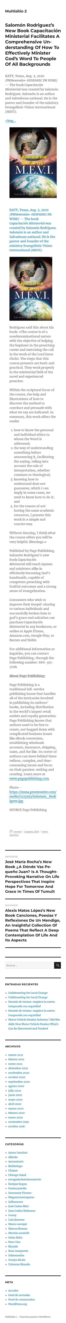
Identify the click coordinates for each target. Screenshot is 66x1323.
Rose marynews (18, 1250)
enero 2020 (15, 1117)
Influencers (15, 1201)
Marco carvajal (17, 1224)
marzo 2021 (15, 1054)
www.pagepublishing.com (29, 778)
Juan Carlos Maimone (21, 1210)
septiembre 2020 (19, 1081)
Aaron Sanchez (17, 1152)
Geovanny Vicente (19, 1192)
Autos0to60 (15, 1161)
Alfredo (13, 1157)
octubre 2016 (16, 1126)
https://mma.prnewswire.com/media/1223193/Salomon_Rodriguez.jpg (32, 796)
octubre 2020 (16, 1077)
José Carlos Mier (18, 1206)
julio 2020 (14, 1090)
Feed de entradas (19, 1295)
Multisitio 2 (16, 11)
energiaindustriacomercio (24, 1179)
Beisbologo (15, 1166)
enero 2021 (15, 1063)
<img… (10, 121)
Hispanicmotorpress (21, 1197)
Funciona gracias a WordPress (35, 1317)
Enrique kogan (17, 1183)
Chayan (13, 1170)
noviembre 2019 (18, 1121)
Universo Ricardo (19, 1264)
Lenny (12, 1215)
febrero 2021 (16, 1059)
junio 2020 (15, 1095)
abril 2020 (14, 1104)
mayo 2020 (15, 1099)
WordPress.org (17, 1304)
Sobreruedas (16, 1255)
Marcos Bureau (17, 1228)
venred (17, 831)
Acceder (13, 1290)
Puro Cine (14, 1242)
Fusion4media (17, 1188)
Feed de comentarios (21, 1299)
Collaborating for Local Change (28, 992)
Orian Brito (15, 1237)
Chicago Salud (17, 1175)
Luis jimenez (16, 1219)
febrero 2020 (16, 1112)
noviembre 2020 (18, 1072)
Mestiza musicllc (18, 1233)
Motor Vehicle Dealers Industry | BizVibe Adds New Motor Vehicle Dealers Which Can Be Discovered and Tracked (34, 1024)
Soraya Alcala (16, 1259)
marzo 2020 (16, 1108)
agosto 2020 (16, 1086)
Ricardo (13, 1246)
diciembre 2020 (18, 1068)
